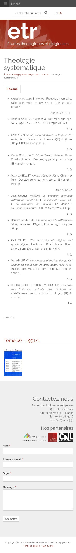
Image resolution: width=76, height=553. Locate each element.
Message (9, 487)
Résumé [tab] (12, 89)
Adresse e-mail (13, 459)
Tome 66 (13, 340)
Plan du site (47, 546)
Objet (7, 473)
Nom (6, 445)
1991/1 (33, 340)
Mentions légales (31, 546)
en (60, 13)
